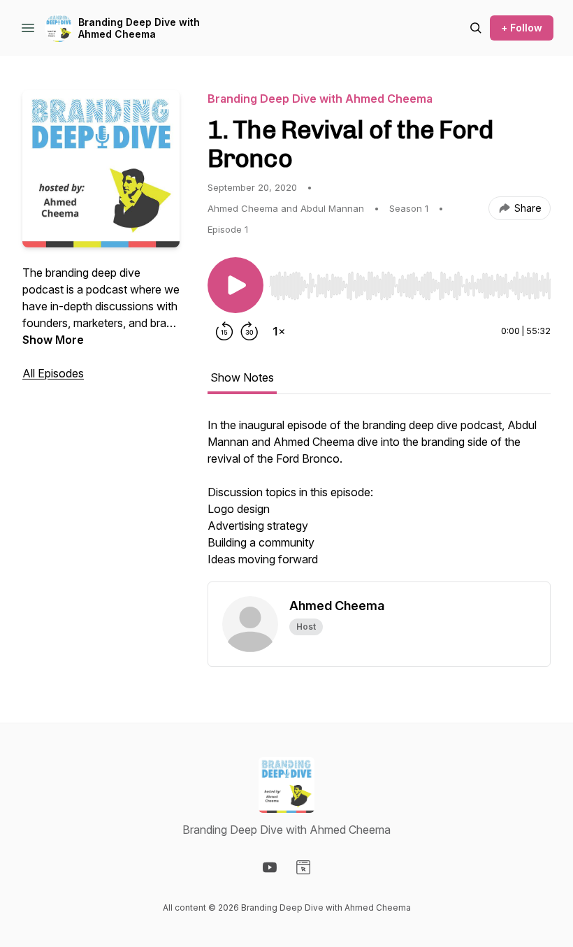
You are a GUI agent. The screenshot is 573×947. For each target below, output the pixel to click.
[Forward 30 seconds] (249, 331)
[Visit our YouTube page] (270, 867)
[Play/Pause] (235, 285)
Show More (53, 340)
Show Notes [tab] (242, 377)
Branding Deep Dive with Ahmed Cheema (139, 28)
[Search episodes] (475, 28)
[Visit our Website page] (303, 867)
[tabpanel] (379, 499)
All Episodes (53, 373)
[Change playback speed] (279, 331)
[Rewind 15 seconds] (224, 331)
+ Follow (521, 28)
